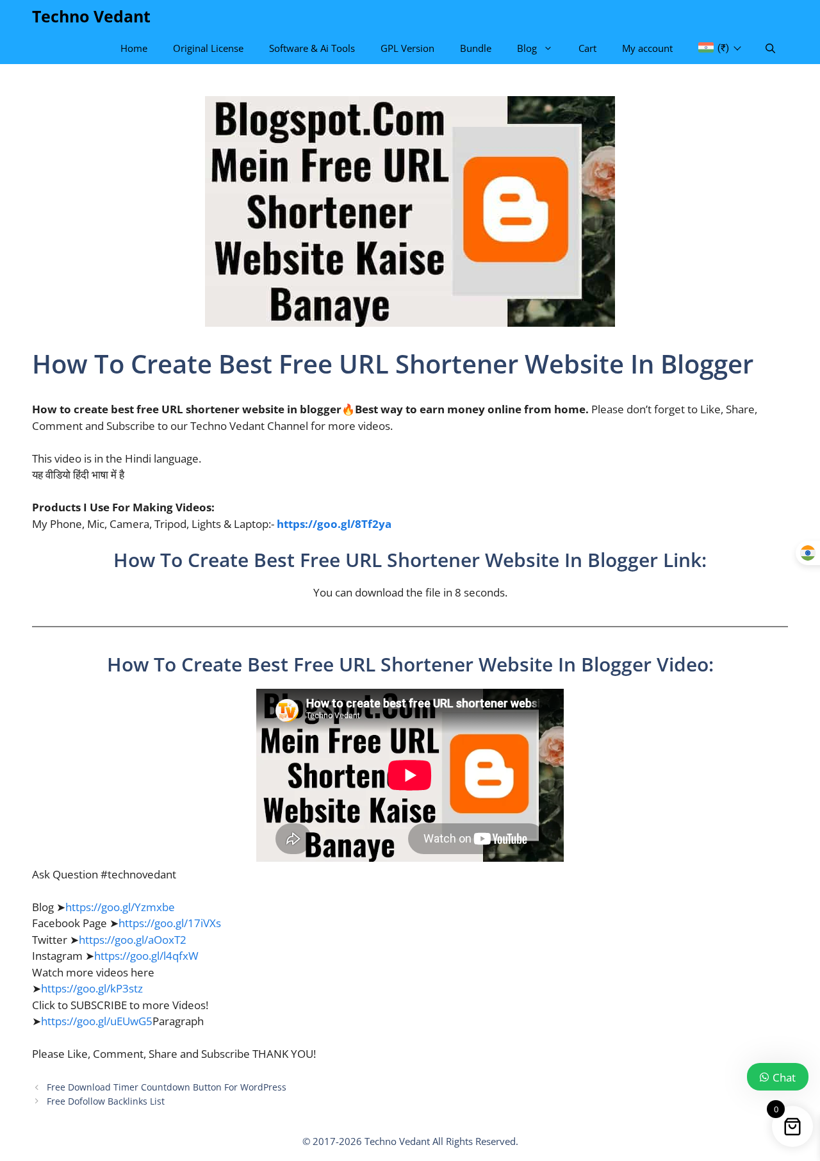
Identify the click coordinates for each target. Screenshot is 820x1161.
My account (647, 48)
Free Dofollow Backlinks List (106, 1101)
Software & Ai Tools (312, 48)
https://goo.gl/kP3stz (92, 988)
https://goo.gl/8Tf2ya (334, 523)
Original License (208, 48)
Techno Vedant (91, 16)
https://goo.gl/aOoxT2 (132, 939)
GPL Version (407, 48)
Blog (527, 48)
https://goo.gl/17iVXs (170, 923)
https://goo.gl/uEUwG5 (96, 1021)
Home (133, 48)
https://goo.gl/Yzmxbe (120, 907)
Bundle (475, 48)
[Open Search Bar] (770, 48)
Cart (587, 48)
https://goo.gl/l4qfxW (146, 955)
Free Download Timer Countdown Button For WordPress (166, 1087)
